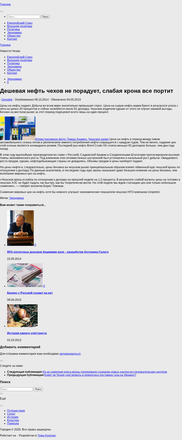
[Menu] (1, 11)
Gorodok (7, 99)
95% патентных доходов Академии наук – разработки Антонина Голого (58, 251)
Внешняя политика (19, 26)
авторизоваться (70, 353)
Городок (5, 4)
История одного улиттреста (27, 333)
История (12, 417)
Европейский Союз (19, 22)
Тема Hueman (47, 435)
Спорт (11, 413)
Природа (13, 423)
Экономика (14, 32)
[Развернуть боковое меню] (1, 360)
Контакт (12, 38)
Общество (14, 35)
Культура (13, 420)
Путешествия (16, 410)
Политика (13, 29)
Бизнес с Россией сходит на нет (30, 292)
